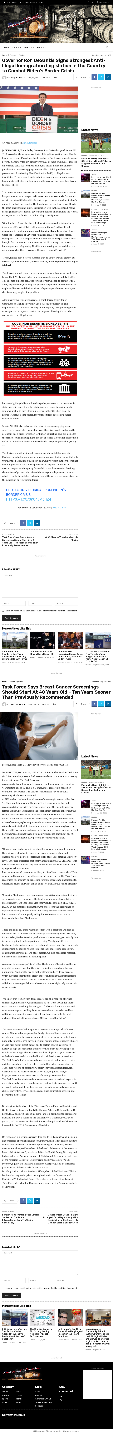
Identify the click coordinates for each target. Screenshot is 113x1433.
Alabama (94, 230)
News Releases (29, 142)
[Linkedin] (108, 77)
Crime (4, 55)
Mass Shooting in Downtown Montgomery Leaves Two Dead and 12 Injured (100, 237)
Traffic (93, 174)
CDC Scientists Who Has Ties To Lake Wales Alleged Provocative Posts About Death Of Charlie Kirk (97, 656)
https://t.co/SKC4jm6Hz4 (28, 499)
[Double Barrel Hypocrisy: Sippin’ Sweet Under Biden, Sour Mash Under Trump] (70, 640)
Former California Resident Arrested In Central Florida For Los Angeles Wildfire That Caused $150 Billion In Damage (101, 217)
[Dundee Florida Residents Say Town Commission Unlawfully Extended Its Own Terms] (85, 194)
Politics (13, 55)
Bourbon (61, 662)
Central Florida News (99, 209)
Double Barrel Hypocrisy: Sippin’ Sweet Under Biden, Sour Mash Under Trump (70, 655)
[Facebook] (88, 2)
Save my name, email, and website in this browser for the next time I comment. (41, 610)
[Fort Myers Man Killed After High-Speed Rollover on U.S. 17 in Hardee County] (85, 178)
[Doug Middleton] (4, 78)
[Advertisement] (96, 103)
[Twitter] (92, 2)
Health (88, 665)
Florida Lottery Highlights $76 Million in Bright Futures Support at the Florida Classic (96, 162)
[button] (107, 47)
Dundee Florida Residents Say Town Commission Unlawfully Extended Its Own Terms (100, 197)
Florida (22, 55)
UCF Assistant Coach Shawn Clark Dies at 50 (42, 652)
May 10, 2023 (59, 507)
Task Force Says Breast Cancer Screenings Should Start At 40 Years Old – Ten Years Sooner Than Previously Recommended (20, 541)
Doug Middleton (17, 78)
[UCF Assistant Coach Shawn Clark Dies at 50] (42, 640)
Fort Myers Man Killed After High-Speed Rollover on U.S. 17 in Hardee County (101, 180)
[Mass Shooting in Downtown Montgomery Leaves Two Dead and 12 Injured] (85, 233)
